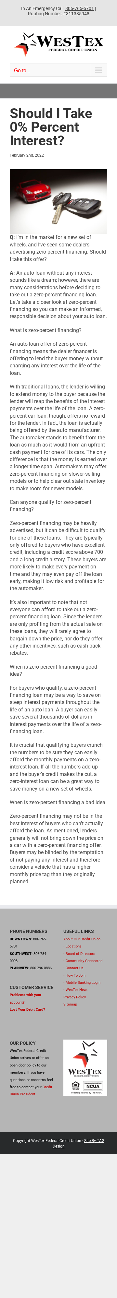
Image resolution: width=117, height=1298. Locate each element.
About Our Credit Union (81, 939)
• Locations (72, 946)
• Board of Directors (79, 954)
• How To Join (74, 975)
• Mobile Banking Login (81, 983)
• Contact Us (73, 968)
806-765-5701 (79, 8)
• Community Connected (82, 961)
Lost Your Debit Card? (27, 1009)
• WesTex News (75, 990)
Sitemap (70, 1004)
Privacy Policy (74, 997)
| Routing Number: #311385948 (62, 11)
